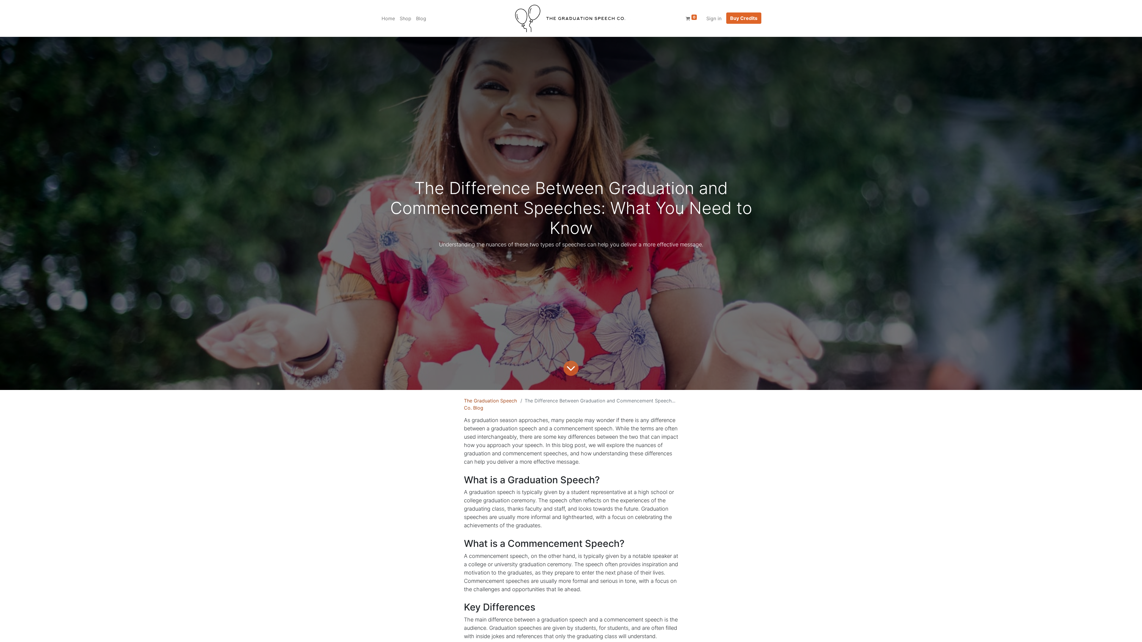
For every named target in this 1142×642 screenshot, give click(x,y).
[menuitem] (388, 18)
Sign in (713, 18)
